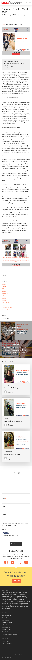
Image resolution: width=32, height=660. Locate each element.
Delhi (3, 288)
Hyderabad (5, 293)
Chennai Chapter (6, 617)
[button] (30, 2)
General (4, 291)
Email (4, 506)
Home (3, 24)
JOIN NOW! (17, 580)
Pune (3, 305)
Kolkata (4, 298)
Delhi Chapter (5, 620)
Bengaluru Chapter (6, 615)
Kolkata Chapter (6, 627)
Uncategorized (24, 15)
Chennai (4, 286)
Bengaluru (4, 284)
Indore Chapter (6, 624)
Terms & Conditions (7, 643)
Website (4, 514)
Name (4, 498)
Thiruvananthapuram (7, 307)
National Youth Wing (7, 302)
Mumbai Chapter (6, 629)
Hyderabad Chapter (7, 622)
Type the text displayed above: (10, 535)
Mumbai (4, 300)
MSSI (5, 15)
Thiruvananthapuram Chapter (9, 634)
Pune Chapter (5, 631)
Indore (3, 295)
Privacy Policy (5, 641)
